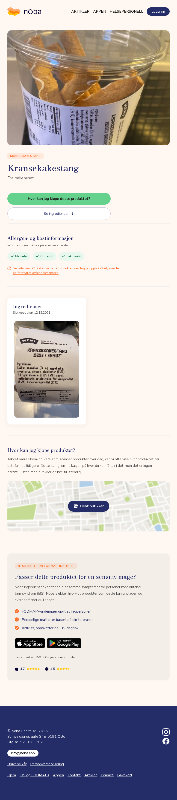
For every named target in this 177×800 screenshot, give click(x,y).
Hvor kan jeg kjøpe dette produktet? (59, 198)
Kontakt (74, 775)
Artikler (80, 11)
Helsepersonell (126, 11)
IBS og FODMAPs (34, 775)
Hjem (11, 775)
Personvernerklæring (47, 764)
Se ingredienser (56, 213)
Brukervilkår (17, 764)
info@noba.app (23, 753)
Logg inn (158, 11)
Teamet (107, 775)
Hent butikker (92, 506)
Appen (99, 11)
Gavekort (124, 775)
